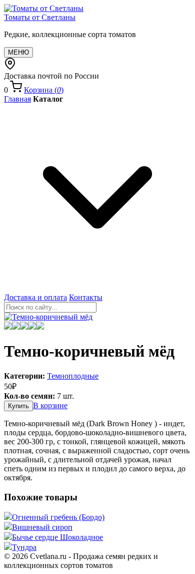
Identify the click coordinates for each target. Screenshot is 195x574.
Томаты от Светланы (40, 17)
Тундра (24, 547)
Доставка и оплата (35, 297)
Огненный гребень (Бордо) (58, 517)
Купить (18, 406)
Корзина (44, 90)
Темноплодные (72, 376)
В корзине (50, 405)
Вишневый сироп (42, 527)
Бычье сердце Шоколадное (57, 537)
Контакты (85, 297)
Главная (17, 99)
